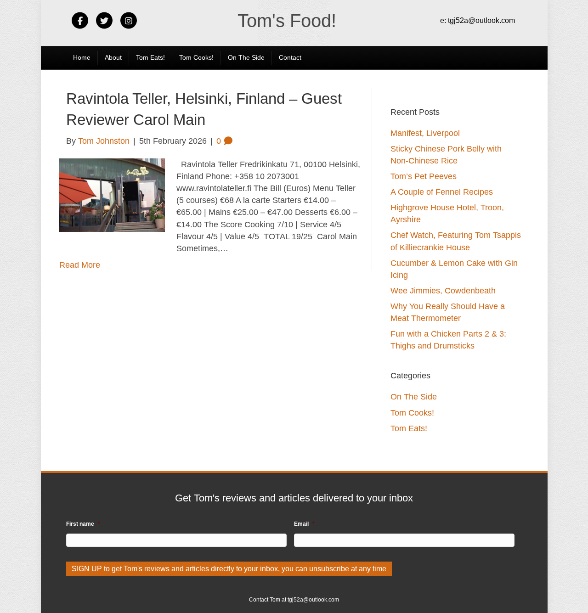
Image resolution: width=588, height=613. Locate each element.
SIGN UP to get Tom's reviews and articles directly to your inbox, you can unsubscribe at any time (229, 569)
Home (81, 57)
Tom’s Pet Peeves (423, 176)
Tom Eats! (150, 57)
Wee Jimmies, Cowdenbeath (443, 290)
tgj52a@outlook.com (481, 20)
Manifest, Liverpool (425, 133)
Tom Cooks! (196, 57)
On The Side (246, 57)
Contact (290, 57)
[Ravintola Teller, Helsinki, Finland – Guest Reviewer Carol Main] (112, 194)
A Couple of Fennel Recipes (441, 192)
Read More (79, 265)
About (113, 57)
